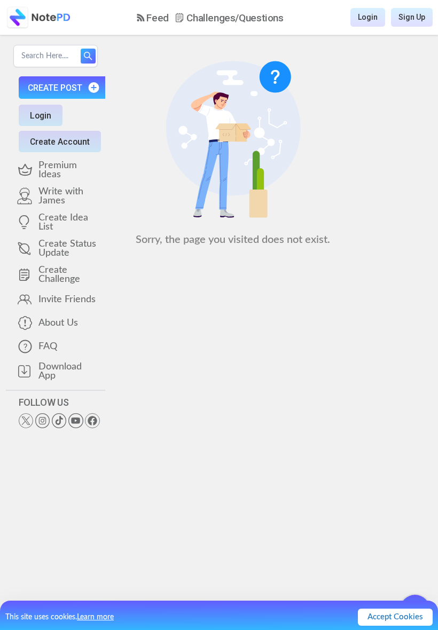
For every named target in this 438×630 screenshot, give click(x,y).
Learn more (95, 617)
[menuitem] (152, 18)
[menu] (210, 18)
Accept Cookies (395, 617)
